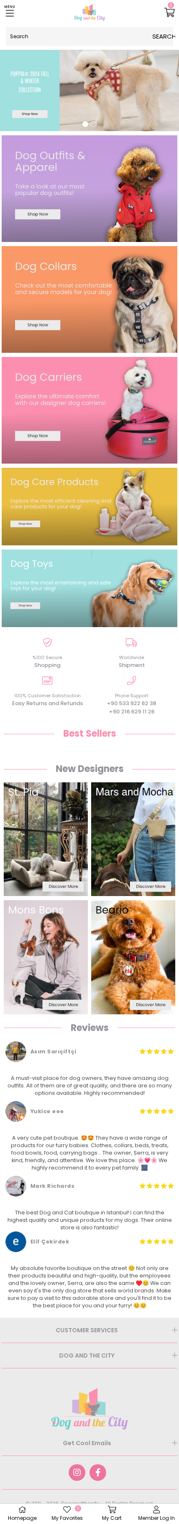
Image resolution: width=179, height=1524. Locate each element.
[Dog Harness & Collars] (89, 299)
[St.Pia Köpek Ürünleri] (46, 839)
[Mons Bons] (46, 957)
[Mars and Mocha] (133, 839)
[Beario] (133, 957)
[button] (85, 124)
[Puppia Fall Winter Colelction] (89, 89)
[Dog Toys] (89, 588)
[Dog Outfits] (89, 188)
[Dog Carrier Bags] (89, 410)
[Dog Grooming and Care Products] (89, 506)
